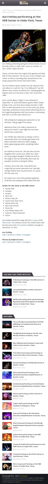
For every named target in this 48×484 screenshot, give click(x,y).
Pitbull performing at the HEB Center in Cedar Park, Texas (28, 281)
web (3, 235)
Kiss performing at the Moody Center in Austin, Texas (28, 364)
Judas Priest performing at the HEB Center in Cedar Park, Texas (27, 435)
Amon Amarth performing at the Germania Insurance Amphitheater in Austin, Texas (27, 374)
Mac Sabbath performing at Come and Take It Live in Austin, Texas (28, 344)
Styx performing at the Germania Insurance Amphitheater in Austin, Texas (29, 414)
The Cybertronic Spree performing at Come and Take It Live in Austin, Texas (28, 354)
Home (4, 10)
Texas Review (23, 476)
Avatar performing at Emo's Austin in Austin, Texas (27, 395)
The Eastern (21, 225)
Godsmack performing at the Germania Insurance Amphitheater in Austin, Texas (29, 385)
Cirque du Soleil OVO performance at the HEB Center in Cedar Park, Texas (29, 445)
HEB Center (6, 223)
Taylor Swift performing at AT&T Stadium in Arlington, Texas (26, 404)
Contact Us (17, 482)
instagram (27, 235)
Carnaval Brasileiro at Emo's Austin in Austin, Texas (27, 291)
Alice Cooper (33, 220)
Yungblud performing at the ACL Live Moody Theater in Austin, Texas (27, 334)
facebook (10, 235)
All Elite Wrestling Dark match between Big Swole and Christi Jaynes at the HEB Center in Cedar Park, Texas (28, 301)
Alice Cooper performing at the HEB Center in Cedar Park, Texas (27, 465)
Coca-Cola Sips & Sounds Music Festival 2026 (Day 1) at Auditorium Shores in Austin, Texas (28, 324)
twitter (18, 235)
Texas (9, 10)
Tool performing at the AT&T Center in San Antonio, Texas (28, 455)
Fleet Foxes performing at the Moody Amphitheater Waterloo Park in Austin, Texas (28, 425)
